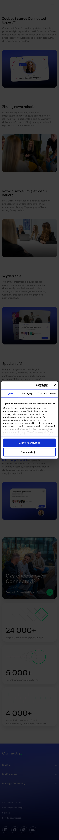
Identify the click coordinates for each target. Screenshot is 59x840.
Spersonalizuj (28, 452)
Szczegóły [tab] (27, 393)
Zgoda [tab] (10, 393)
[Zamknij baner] (55, 385)
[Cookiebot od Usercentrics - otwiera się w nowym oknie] (36, 385)
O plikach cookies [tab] (47, 393)
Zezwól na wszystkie (29, 443)
